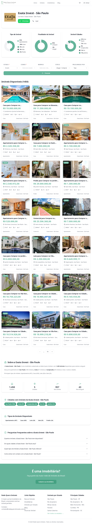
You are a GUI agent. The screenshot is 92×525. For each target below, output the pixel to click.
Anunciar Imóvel (29, 511)
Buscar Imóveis (29, 499)
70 (47, 351)
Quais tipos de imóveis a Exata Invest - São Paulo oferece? (22, 449)
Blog (59, 3)
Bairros (41, 64)
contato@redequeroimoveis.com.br (13, 509)
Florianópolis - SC (76, 511)
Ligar (36, 21)
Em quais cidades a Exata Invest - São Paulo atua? (20, 444)
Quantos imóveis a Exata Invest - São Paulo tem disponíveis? (23, 438)
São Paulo (50, 499)
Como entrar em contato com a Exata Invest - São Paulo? (22, 454)
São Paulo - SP (75, 499)
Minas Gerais (51, 505)
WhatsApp (25, 21)
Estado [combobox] (7, 68)
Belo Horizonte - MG (77, 505)
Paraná (49, 508)
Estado (7, 64)
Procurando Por (79, 64)
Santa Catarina (52, 511)
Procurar (47, 73)
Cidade (24, 64)
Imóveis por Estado (31, 505)
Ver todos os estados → (55, 513)
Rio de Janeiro (52, 502)
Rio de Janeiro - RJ (76, 502)
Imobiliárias (51, 3)
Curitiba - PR (74, 508)
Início (35, 3)
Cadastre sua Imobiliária (46, 482)
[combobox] (63, 68)
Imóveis (42, 3)
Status (57, 64)
